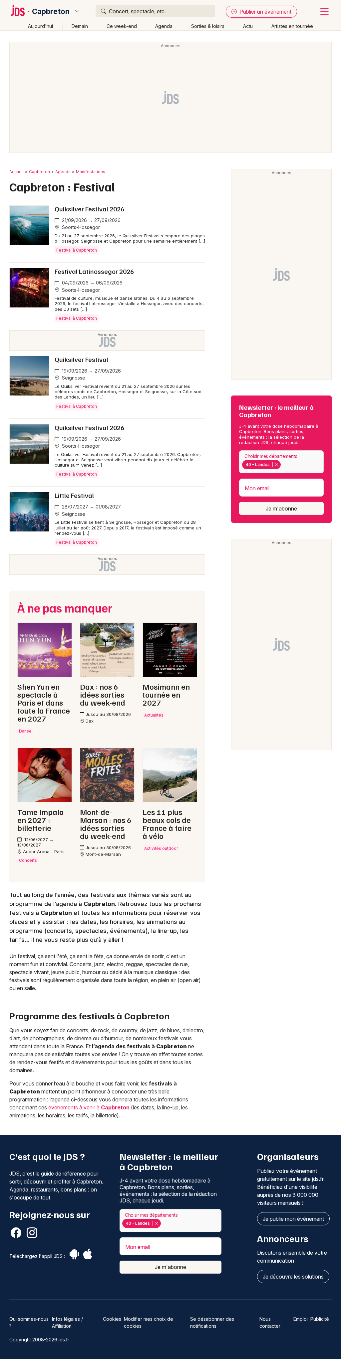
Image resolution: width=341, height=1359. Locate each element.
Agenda (163, 26)
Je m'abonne (281, 508)
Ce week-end (122, 26)
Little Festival (74, 495)
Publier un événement (264, 11)
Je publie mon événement (293, 1218)
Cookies (112, 1319)
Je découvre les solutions (293, 1276)
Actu (248, 26)
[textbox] (283, 464)
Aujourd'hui (40, 26)
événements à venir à (89, 1107)
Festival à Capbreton (76, 250)
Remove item (276, 464)
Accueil (16, 171)
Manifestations (90, 171)
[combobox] (281, 461)
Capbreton (51, 11)
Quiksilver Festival (81, 359)
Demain (80, 26)
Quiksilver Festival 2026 (89, 208)
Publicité (319, 1319)
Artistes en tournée (292, 26)
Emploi (300, 1319)
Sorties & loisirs (207, 26)
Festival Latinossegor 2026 (94, 271)
